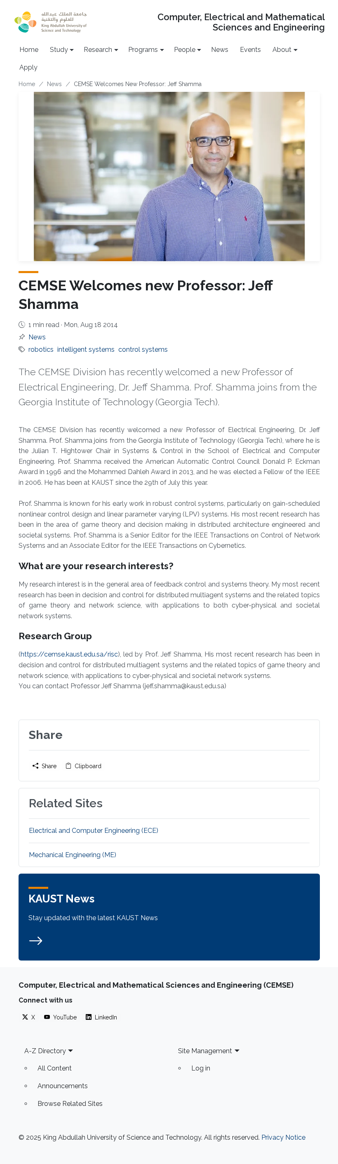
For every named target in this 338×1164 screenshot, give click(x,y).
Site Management (205, 1051)
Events (250, 50)
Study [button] (59, 50)
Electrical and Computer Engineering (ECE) (93, 830)
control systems (143, 349)
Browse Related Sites (70, 1104)
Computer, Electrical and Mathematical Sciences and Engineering (240, 22)
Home (28, 50)
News (219, 50)
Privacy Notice (283, 1137)
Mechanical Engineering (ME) (72, 855)
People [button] (184, 50)
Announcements (63, 1086)
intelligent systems (86, 349)
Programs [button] (143, 50)
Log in (200, 1068)
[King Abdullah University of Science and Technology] (51, 22)
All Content (55, 1068)
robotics (41, 349)
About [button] (281, 50)
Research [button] (98, 50)
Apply (28, 67)
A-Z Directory (45, 1051)
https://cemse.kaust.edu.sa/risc (69, 654)
